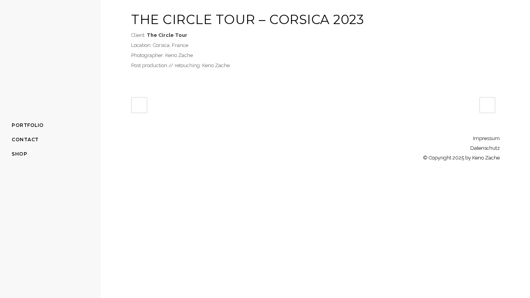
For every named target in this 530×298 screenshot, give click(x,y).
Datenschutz (485, 148)
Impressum (486, 138)
